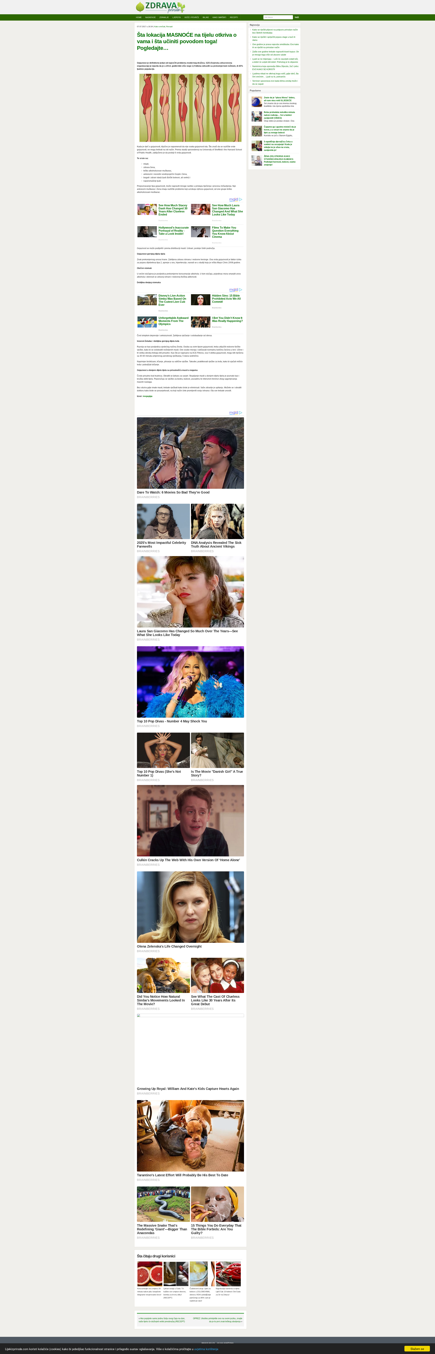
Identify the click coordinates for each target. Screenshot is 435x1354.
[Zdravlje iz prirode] (160, 13)
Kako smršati (159, 27)
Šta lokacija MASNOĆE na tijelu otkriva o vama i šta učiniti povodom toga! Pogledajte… (187, 41)
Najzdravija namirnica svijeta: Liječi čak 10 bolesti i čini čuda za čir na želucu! (228, 1292)
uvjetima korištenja (206, 1349)
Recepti (234, 17)
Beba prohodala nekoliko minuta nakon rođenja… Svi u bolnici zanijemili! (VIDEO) (279, 115)
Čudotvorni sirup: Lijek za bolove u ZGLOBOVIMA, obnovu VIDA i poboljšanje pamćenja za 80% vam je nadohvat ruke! (200, 1295)
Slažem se (417, 1349)
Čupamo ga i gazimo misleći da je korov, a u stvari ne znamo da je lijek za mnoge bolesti (280, 130)
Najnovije (150, 17)
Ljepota (176, 17)
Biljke (206, 17)
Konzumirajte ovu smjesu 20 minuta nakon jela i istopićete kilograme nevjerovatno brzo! (149, 1292)
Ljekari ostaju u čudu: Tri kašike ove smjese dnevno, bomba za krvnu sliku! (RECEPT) (174, 1293)
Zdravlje (164, 17)
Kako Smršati (219, 17)
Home (139, 17)
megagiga (147, 396)
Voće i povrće (191, 17)
